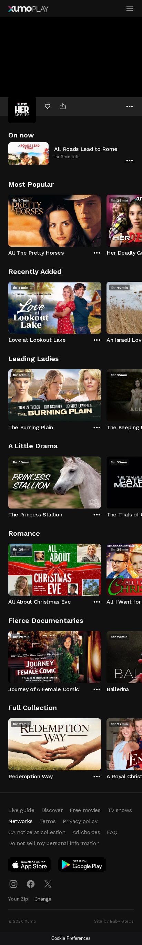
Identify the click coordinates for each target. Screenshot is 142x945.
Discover (52, 810)
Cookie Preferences (71, 938)
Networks (20, 821)
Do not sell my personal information (54, 843)
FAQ (112, 832)
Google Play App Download (82, 866)
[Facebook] (31, 884)
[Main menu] (129, 8)
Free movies (85, 810)
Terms (47, 821)
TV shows (120, 810)
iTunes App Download (30, 866)
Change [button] (42, 899)
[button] (71, 153)
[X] (48, 884)
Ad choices (86, 832)
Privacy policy (80, 821)
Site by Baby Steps (114, 921)
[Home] (28, 9)
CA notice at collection (36, 832)
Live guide (21, 810)
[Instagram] (13, 884)
